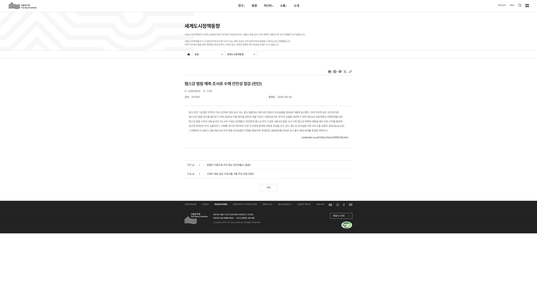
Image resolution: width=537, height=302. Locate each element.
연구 (240, 5)
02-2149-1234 (226, 218)
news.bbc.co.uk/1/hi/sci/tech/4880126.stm (325, 137)
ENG (512, 5)
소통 (282, 5)
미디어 (268, 5)
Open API (320, 204)
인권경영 (205, 204)
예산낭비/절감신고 (285, 204)
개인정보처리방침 (220, 204)
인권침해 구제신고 (304, 204)
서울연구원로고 (22, 5)
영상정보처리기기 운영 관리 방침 (245, 204)
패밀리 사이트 (339, 215)
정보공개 (502, 5)
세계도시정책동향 (235, 55)
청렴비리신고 (267, 204)
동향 (254, 5)
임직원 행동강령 (190, 204)
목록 (268, 187)
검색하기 (519, 5)
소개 (296, 5)
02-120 (251, 218)
